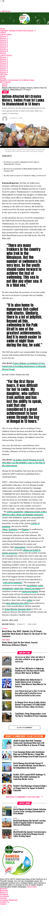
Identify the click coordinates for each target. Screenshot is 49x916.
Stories (3, 78)
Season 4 (4, 42)
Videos (3, 32)
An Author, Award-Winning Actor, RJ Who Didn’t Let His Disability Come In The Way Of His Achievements (23, 462)
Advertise (4, 890)
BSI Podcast (5, 82)
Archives (3, 889)
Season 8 (4, 50)
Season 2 (4, 38)
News (5, 86)
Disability (21, 624)
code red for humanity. (12, 582)
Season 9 (4, 51)
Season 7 (4, 48)
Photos (3, 53)
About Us (4, 892)
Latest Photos (6, 55)
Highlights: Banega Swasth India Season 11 (18, 31)
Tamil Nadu (32, 624)
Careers (3, 904)
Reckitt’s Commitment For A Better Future (17, 80)
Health (2, 76)
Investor (3, 898)
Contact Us (4, 902)
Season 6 (4, 46)
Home (2, 29)
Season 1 (4, 36)
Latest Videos (6, 34)
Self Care (4, 74)
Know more (32, 887)
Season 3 (4, 40)
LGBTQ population (15, 511)
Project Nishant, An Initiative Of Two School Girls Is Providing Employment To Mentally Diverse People (24, 366)
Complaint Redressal (8, 900)
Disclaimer (4, 896)
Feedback (4, 894)
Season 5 (4, 44)
